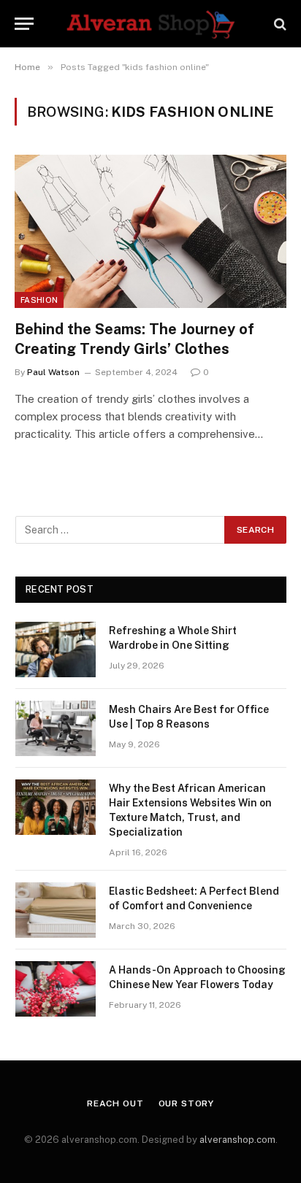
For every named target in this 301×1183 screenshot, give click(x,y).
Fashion (39, 300)
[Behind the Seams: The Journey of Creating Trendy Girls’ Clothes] (150, 231)
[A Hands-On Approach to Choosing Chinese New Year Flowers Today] (55, 989)
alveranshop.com (237, 1139)
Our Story (187, 1103)
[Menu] (24, 23)
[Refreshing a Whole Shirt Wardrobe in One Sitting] (55, 649)
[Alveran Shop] (150, 23)
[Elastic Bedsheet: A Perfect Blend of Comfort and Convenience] (55, 910)
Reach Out (115, 1103)
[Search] (278, 23)
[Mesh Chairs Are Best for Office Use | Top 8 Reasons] (55, 728)
